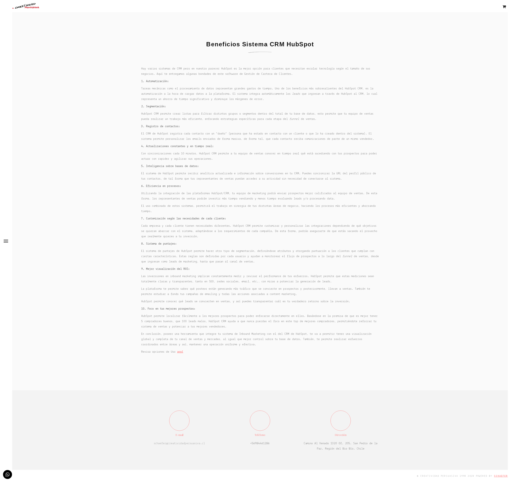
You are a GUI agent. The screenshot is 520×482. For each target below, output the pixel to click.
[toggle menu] (6, 241)
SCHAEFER (501, 476)
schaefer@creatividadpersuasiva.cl (179, 443)
